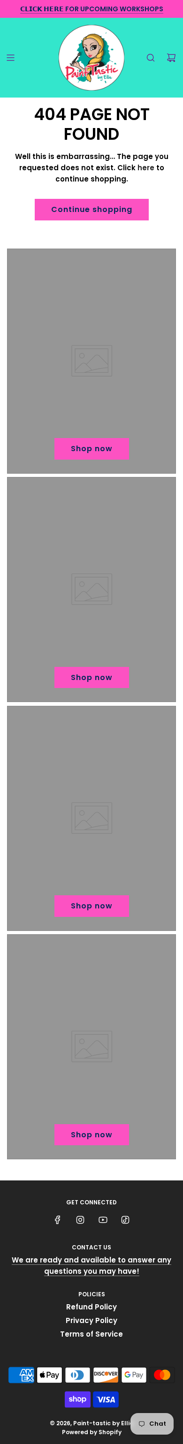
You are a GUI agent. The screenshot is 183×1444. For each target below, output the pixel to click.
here (145, 168)
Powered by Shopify (92, 1432)
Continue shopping (91, 209)
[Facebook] (57, 1220)
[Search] (150, 57)
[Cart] (171, 57)
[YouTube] (102, 1220)
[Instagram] (80, 1220)
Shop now (92, 448)
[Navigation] (10, 57)
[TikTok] (125, 1220)
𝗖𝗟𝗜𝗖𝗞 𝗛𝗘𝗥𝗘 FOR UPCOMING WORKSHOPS (91, 9)
